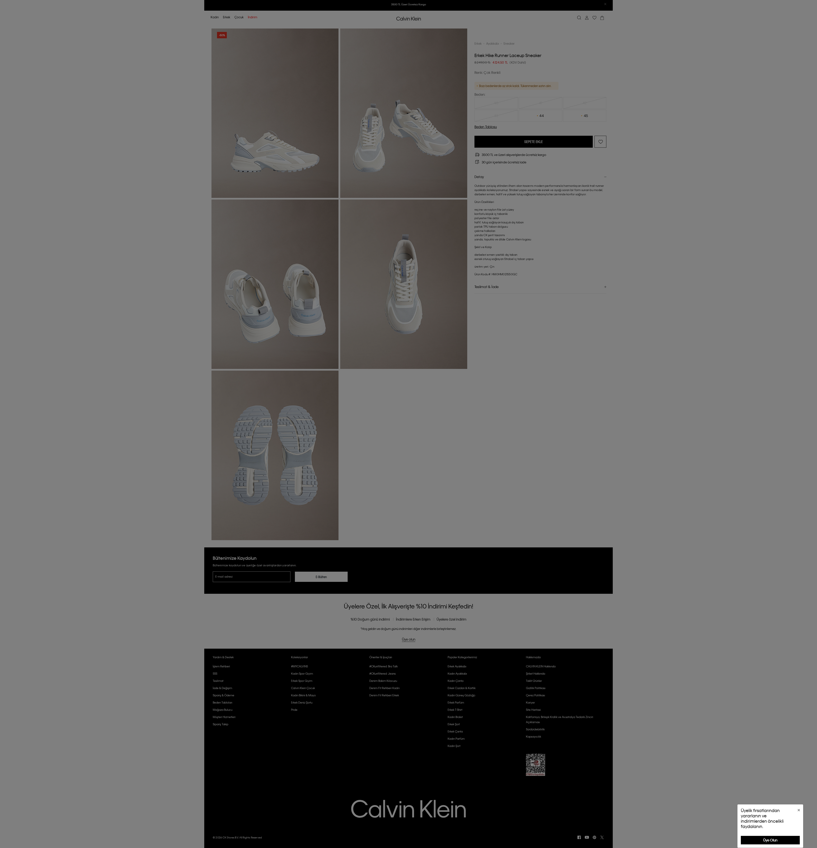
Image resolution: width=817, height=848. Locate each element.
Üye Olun (770, 840)
